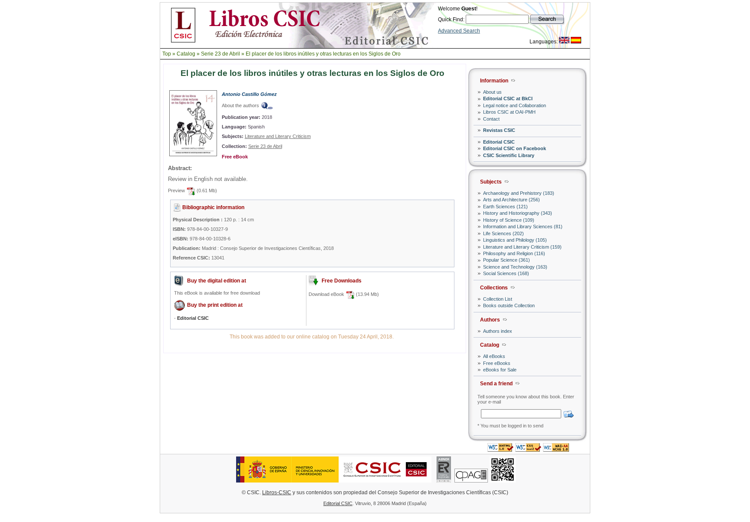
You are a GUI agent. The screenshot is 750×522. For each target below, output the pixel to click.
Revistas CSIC (499, 130)
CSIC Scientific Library (508, 155)
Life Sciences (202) (503, 233)
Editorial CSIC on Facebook (514, 148)
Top (166, 54)
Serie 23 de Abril (220, 54)
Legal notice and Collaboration (514, 105)
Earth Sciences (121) (505, 206)
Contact (491, 118)
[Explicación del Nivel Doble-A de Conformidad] (556, 449)
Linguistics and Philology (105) (515, 240)
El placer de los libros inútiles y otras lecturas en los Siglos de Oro (323, 54)
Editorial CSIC (499, 141)
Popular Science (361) (506, 260)
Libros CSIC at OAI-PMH (509, 112)
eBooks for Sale (499, 369)
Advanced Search (459, 31)
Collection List (497, 299)
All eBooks (494, 356)
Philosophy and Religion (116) (514, 253)
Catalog (186, 54)
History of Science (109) (508, 220)
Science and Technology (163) (515, 266)
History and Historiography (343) (517, 213)
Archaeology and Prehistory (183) (518, 193)
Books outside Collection (509, 305)
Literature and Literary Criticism (278, 136)
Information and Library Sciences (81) (522, 226)
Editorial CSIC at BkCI (508, 98)
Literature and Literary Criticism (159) (522, 247)
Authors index (497, 331)
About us (492, 92)
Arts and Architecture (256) (511, 199)
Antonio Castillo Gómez (249, 94)
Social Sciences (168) (506, 273)
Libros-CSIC (276, 492)
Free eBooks (496, 363)
